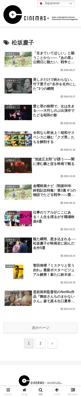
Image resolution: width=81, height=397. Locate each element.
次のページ (40, 328)
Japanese (52, 3)
